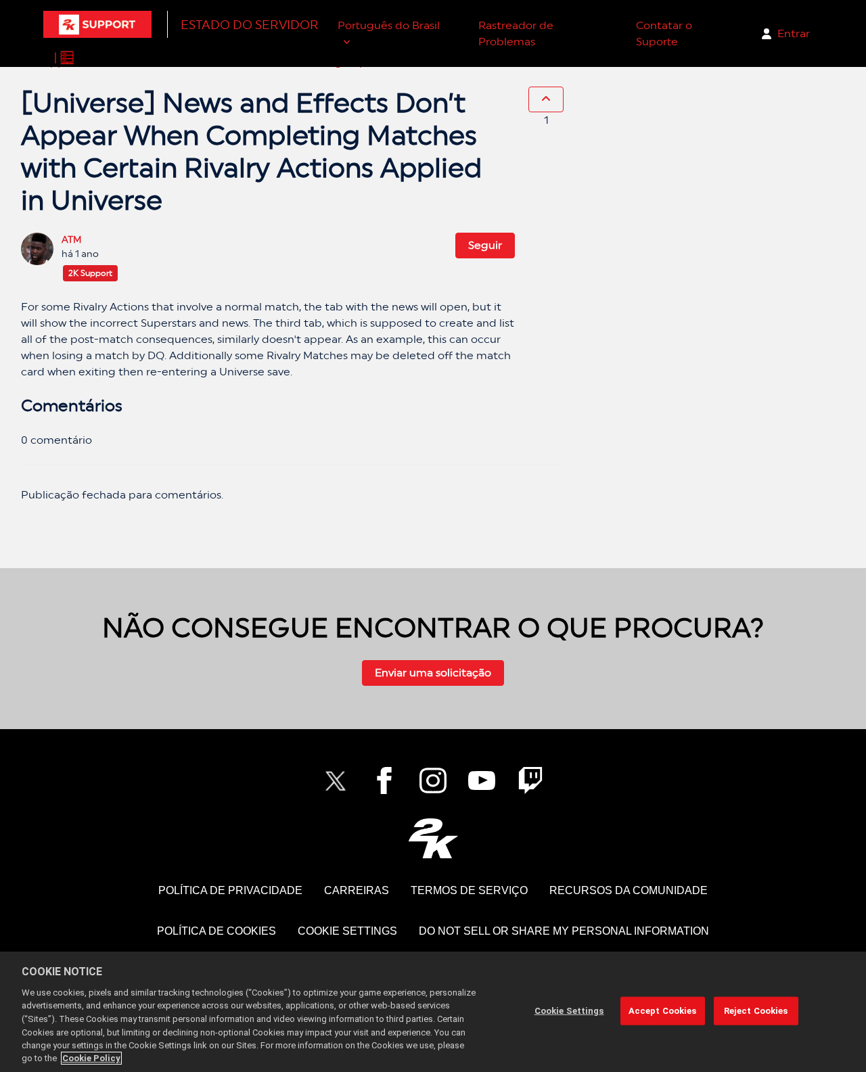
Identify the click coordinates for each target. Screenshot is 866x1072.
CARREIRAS (356, 890)
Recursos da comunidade (628, 890)
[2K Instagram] (433, 780)
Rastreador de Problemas (515, 33)
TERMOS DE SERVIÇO (469, 890)
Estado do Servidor (250, 25)
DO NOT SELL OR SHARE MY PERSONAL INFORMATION (564, 931)
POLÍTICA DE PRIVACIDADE (230, 890)
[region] (433, 1012)
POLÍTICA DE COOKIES (216, 931)
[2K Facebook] (384, 780)
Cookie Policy (91, 1058)
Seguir (485, 245)
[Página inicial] (97, 24)
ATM (71, 239)
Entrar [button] (793, 33)
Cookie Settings (347, 931)
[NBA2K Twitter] (335, 780)
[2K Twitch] (530, 780)
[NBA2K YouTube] (481, 780)
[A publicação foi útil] (546, 99)
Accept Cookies (663, 1011)
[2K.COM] (433, 838)
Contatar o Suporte (664, 33)
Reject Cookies (756, 1011)
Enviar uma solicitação (433, 672)
